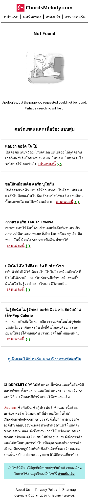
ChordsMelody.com (49, 7)
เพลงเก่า (53, 17)
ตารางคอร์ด (75, 17)
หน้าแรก (11, 17)
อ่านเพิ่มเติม (66, 474)
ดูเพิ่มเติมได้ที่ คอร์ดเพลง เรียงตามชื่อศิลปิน (44, 359)
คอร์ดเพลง (32, 17)
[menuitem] (13, 17)
